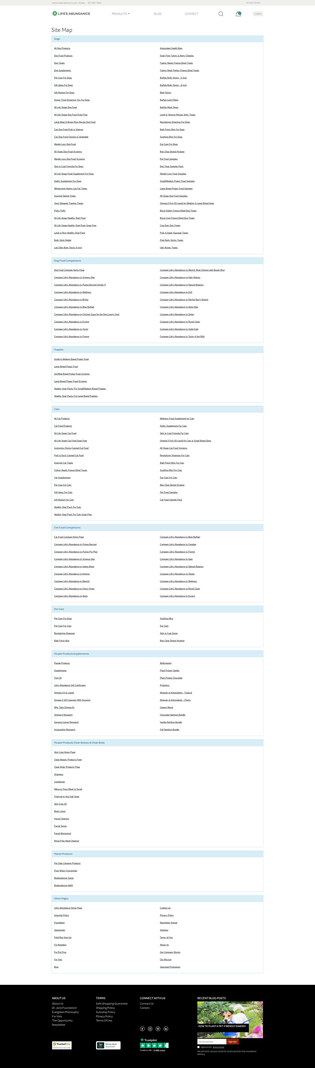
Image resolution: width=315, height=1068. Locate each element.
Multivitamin (165, 663)
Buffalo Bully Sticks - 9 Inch (173, 85)
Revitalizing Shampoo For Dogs (175, 122)
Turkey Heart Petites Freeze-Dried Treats (179, 70)
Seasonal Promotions (170, 967)
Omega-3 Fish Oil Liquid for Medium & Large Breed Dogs (187, 203)
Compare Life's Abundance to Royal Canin (180, 322)
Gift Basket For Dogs (64, 92)
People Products (62, 663)
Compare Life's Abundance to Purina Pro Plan (75, 552)
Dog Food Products (63, 55)
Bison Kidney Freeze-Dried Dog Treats (178, 210)
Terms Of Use (104, 1020)
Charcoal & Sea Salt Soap (66, 796)
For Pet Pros (60, 952)
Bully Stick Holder (62, 240)
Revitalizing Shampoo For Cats (174, 455)
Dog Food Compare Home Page (69, 270)
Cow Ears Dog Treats (170, 225)
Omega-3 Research (63, 715)
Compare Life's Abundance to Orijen (177, 314)
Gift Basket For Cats (64, 500)
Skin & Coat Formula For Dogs (68, 166)
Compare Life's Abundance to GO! (176, 292)
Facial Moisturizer (62, 833)
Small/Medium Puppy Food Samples (177, 181)
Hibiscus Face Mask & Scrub (68, 789)
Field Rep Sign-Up (62, 937)
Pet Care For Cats (62, 485)
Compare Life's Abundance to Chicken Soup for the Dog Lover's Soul (86, 314)
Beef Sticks (165, 92)
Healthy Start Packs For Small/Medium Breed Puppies (80, 388)
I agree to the (212, 1047)
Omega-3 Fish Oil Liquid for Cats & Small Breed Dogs (185, 441)
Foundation (59, 922)
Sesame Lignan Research (66, 722)
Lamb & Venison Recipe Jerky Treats (177, 115)
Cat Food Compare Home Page (69, 537)
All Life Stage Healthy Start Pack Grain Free (75, 225)
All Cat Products (62, 418)
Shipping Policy (105, 1008)
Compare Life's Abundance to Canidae (178, 544)
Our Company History (170, 952)
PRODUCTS (119, 14)
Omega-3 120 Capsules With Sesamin (72, 700)
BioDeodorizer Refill (63, 885)
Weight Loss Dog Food (65, 144)
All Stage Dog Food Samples (174, 196)
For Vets (58, 959)
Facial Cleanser (61, 818)
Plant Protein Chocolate (171, 678)
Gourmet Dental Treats (65, 196)
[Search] (221, 14)
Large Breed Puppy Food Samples (176, 188)
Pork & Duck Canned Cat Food (69, 455)
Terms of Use (166, 937)
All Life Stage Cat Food (65, 433)
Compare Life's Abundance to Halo (176, 559)
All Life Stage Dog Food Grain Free (70, 115)
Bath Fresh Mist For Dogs (172, 129)
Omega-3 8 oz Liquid (64, 692)
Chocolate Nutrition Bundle (172, 715)
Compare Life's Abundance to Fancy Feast (74, 588)
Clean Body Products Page (67, 767)
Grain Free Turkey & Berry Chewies (177, 55)
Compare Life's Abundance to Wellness (72, 292)
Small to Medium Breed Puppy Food (71, 359)
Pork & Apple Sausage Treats (174, 233)
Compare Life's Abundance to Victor (71, 329)
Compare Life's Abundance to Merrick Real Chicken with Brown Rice (192, 270)
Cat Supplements (62, 477)
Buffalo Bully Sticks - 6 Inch (173, 78)
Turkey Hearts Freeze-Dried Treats (176, 63)
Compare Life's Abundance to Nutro (71, 596)
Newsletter (58, 1025)
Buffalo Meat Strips (169, 107)
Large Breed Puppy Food (66, 366)
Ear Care (164, 626)
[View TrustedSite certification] (62, 1045)
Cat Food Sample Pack (171, 500)
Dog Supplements (62, 70)
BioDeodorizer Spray (64, 878)
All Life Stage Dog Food (65, 107)
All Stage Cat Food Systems (173, 448)
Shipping (164, 930)
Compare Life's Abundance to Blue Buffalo (74, 307)
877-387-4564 (94, 2)
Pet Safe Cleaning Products (67, 863)
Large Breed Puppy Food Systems (70, 381)
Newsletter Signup (168, 922)
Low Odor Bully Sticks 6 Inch (68, 247)
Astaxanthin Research (64, 729)
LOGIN (258, 13)
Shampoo (58, 774)
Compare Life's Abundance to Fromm (71, 336)
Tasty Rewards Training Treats (68, 203)
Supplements (60, 670)
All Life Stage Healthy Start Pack (70, 218)
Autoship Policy (61, 915)
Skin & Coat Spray (169, 633)
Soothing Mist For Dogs (171, 137)
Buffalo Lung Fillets (169, 100)
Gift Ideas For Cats (63, 492)
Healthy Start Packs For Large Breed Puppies (76, 396)
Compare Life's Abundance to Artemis (72, 574)
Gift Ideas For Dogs (63, 85)
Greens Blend (166, 707)
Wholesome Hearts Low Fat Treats (70, 188)
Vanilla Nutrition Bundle (171, 722)
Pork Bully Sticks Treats (171, 240)
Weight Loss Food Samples (173, 174)
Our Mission (165, 959)
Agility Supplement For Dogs (67, 181)
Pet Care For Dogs (63, 78)
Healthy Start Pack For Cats (67, 507)
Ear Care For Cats (168, 477)
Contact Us (165, 908)
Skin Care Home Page (64, 752)
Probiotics (164, 685)
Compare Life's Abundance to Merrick (72, 581)
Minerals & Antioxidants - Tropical (176, 692)
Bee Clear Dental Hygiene (172, 151)
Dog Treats (59, 63)
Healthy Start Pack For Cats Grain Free (73, 514)
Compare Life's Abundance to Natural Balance (181, 285)
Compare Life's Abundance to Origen (177, 574)
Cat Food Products (63, 426)
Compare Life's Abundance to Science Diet (74, 277)
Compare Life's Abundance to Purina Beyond (75, 544)
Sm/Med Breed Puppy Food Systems (72, 374)
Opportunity (59, 930)
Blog (56, 967)
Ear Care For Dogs (169, 144)
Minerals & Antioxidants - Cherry (175, 700)
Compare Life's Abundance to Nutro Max (179, 307)
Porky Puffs (59, 210)
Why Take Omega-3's (64, 707)
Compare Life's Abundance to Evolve (71, 322)
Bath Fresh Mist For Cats (172, 463)
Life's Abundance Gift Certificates (70, 685)
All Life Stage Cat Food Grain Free (70, 441)
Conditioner (59, 782)
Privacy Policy (167, 915)
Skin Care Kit (60, 804)
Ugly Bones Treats (169, 247)
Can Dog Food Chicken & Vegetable (71, 137)
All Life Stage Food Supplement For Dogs (74, 174)
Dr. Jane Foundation (64, 1008)
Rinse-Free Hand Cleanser (66, 841)
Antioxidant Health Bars (171, 48)
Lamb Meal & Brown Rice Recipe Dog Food (74, 122)
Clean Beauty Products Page (68, 759)
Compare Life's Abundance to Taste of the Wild (182, 336)
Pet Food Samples (169, 159)
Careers (145, 1008)
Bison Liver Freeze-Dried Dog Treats (177, 218)
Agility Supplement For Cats (173, 426)
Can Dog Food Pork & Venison (68, 129)
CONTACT (191, 14)
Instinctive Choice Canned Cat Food (71, 448)
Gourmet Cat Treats (63, 463)
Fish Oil (58, 678)
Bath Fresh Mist (61, 640)
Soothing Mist (166, 618)
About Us (164, 945)
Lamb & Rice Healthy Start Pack (69, 233)
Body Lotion (59, 811)
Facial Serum (60, 826)
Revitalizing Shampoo (64, 633)
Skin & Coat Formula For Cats (174, 433)
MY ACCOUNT (253, 2)
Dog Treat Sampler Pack (171, 166)
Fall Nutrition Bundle (169, 729)
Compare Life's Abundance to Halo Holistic (180, 277)
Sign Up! (233, 1041)
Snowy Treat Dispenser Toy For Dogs (72, 100)
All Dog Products (62, 48)
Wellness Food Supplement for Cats (177, 418)
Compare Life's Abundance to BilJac (71, 299)
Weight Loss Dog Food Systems (69, 159)
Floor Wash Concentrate (65, 870)
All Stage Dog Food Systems (68, 151)
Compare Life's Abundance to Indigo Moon (74, 566)
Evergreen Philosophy (65, 1012)
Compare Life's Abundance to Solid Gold (179, 329)
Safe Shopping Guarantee (111, 1003)
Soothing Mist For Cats (171, 470)
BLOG (158, 14)
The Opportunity (62, 1020)
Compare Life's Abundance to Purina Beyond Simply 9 (79, 285)
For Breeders (60, 945)
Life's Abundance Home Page (68, 908)
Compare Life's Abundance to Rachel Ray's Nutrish (184, 299)
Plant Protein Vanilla (169, 670)
